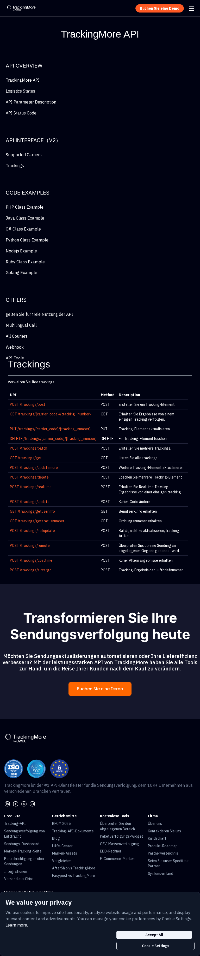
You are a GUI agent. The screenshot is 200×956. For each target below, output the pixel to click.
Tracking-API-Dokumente (73, 831)
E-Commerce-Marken (117, 858)
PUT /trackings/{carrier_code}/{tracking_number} (50, 429)
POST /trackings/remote (30, 545)
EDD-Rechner (110, 851)
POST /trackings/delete (29, 477)
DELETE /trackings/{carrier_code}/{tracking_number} (53, 438)
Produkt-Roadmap (163, 846)
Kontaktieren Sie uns (164, 831)
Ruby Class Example (25, 261)
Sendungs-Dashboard (21, 844)
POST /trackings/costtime (31, 560)
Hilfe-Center (62, 846)
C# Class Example (23, 229)
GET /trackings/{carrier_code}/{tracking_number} (50, 414)
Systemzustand (160, 873)
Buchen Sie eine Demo (100, 689)
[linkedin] (7, 803)
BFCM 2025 (61, 823)
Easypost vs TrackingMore (73, 875)
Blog (56, 838)
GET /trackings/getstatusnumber (37, 521)
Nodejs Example (21, 250)
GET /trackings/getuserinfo (32, 511)
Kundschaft (157, 838)
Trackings (15, 165)
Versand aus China (19, 878)
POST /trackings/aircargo (31, 570)
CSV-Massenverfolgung (119, 844)
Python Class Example (27, 240)
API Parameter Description (31, 102)
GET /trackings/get (26, 458)
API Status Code (21, 113)
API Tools (15, 358)
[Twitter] (24, 803)
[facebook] (15, 803)
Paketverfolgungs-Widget (121, 836)
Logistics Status (20, 91)
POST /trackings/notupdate (32, 530)
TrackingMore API (23, 80)
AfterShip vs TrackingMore (73, 868)
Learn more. (16, 925)
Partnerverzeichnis (163, 853)
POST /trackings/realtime (31, 487)
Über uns (155, 823)
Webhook (15, 347)
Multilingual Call (21, 325)
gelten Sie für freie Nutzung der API (39, 314)
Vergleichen (62, 860)
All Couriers (17, 336)
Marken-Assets (64, 853)
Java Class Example (25, 218)
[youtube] (32, 803)
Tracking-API (15, 823)
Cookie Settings (155, 945)
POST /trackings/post (27, 404)
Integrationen (15, 871)
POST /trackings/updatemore (34, 467)
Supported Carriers (24, 154)
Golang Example (21, 272)
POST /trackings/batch (28, 448)
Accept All (154, 935)
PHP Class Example (24, 207)
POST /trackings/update (29, 501)
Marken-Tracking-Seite (23, 851)
